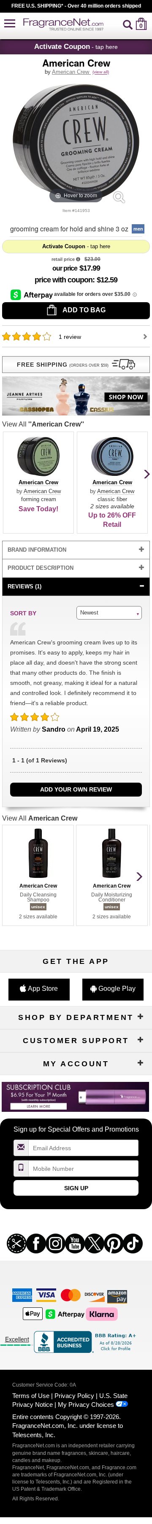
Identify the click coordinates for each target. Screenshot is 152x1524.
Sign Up (76, 1188)
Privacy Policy (74, 1395)
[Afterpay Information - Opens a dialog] (32, 295)
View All (43, 424)
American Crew (71, 72)
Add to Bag (83, 310)
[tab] (75, 550)
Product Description (40, 568)
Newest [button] (89, 612)
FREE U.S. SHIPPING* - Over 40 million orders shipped (76, 6)
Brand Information (37, 550)
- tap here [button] (76, 46)
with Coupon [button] (63, 280)
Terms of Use (30, 1395)
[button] (9, 23)
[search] (128, 24)
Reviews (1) (24, 586)
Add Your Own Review (76, 789)
